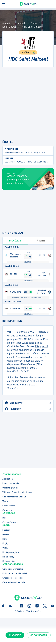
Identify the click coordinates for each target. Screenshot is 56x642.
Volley (5, 548)
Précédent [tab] (15, 241)
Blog (4, 518)
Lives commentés (10, 483)
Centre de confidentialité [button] (13, 582)
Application (7, 479)
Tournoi (5, 501)
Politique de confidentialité (14, 573)
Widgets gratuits (10, 488)
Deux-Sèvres (9, 27)
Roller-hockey (8, 561)
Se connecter (38, 635)
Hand (4, 539)
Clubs (34, 23)
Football (6, 530)
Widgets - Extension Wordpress (17, 492)
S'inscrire (15, 635)
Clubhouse (7, 510)
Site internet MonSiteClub (14, 497)
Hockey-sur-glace (10, 552)
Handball (20, 23)
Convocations (8, 505)
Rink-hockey (8, 557)
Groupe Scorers (9, 522)
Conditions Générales (12, 569)
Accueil (6, 23)
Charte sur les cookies (12, 578)
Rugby (5, 543)
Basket (5, 534)
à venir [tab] (41, 241)
